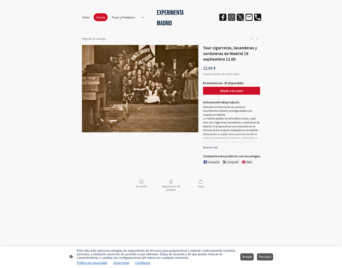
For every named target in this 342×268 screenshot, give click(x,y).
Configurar (142, 263)
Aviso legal (121, 263)
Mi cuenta (141, 186)
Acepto (247, 256)
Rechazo (265, 256)
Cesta (201, 186)
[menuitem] (251, 39)
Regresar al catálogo (94, 38)
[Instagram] (231, 17)
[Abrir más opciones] (143, 17)
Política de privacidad (92, 263)
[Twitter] (240, 17)
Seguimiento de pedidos (171, 188)
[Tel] (257, 17)
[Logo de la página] (171, 31)
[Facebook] (222, 17)
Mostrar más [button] (210, 147)
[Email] (249, 17)
